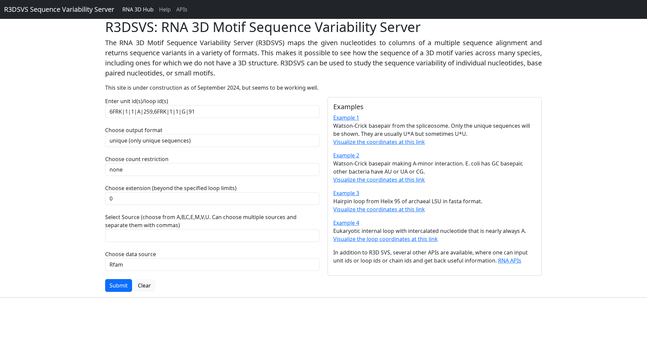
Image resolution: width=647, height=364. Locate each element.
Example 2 (346, 155)
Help (165, 9)
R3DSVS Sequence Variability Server (59, 9)
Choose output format (133, 130)
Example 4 (346, 222)
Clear (144, 285)
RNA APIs (509, 260)
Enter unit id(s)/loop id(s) (138, 101)
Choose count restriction (136, 159)
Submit (119, 285)
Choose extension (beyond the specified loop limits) (171, 188)
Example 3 (346, 193)
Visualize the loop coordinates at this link (385, 239)
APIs (181, 9)
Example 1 (346, 117)
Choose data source (130, 254)
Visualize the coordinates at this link (379, 142)
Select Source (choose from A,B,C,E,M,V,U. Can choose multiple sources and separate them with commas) (201, 221)
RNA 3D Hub (138, 9)
